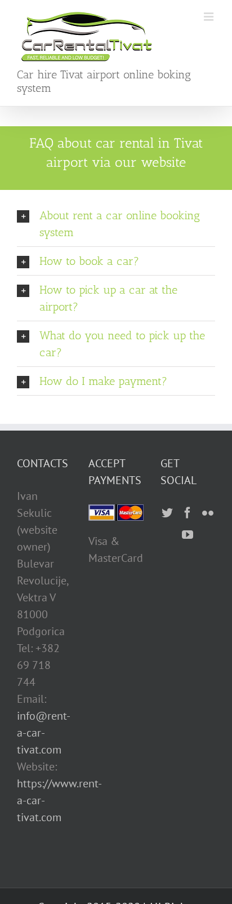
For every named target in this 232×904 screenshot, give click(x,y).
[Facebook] (187, 513)
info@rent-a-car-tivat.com (43, 732)
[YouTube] (187, 534)
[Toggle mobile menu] (209, 17)
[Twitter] (167, 513)
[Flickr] (207, 513)
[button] (116, 223)
